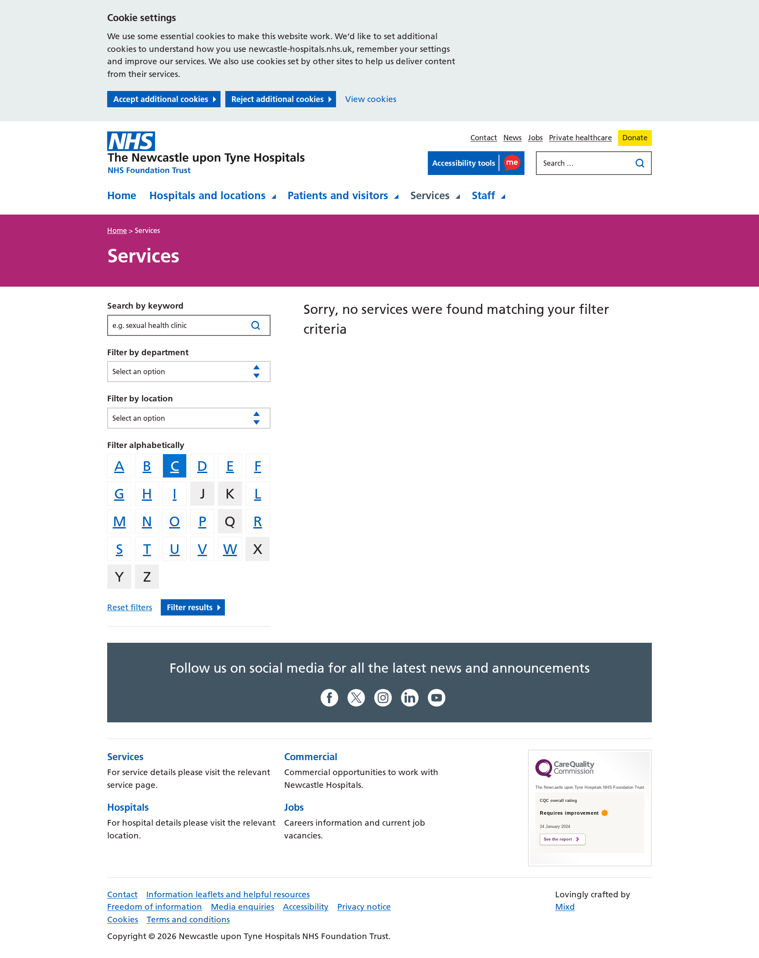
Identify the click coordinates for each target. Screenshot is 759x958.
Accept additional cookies (160, 99)
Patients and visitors (338, 195)
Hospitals (128, 807)
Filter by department (147, 352)
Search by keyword (145, 306)
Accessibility (306, 907)
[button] (476, 163)
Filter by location (140, 398)
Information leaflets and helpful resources (228, 894)
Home (121, 195)
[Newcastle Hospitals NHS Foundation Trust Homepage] (206, 152)
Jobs (535, 137)
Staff (483, 195)
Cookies (122, 919)
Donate (634, 137)
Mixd (565, 907)
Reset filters (129, 607)
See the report (558, 839)
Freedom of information (154, 907)
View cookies (370, 99)
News (512, 137)
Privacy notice (364, 907)
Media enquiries (242, 907)
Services (430, 195)
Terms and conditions (188, 919)
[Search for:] (584, 163)
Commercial (310, 756)
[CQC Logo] (564, 775)
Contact (483, 137)
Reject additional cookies (277, 99)
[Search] (255, 325)
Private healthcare (580, 137)
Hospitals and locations (207, 195)
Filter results (190, 607)
